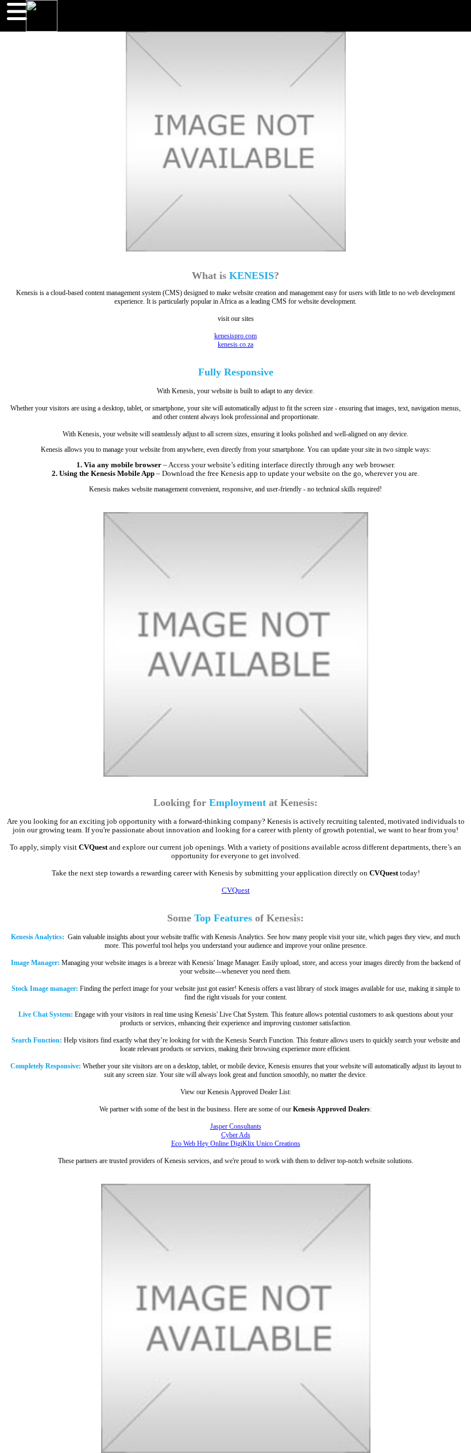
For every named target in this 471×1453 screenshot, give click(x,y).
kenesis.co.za (235, 344)
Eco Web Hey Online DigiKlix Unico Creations (235, 1144)
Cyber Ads (235, 1135)
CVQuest (236, 890)
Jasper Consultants (235, 1126)
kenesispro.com (235, 336)
